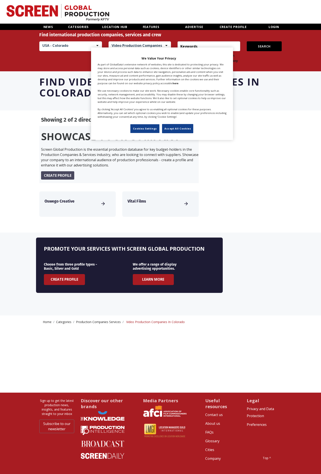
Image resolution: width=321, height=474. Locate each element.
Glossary (212, 441)
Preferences (257, 424)
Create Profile (64, 279)
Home (47, 322)
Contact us (214, 414)
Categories (63, 322)
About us (212, 423)
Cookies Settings (145, 128)
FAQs (209, 432)
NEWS (48, 27)
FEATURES (151, 27)
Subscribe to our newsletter (57, 426)
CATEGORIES (78, 27)
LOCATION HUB (114, 27)
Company (213, 458)
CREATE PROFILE (233, 27)
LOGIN (274, 27)
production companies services (98, 322)
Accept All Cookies (177, 128)
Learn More (153, 279)
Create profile (57, 175)
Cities (209, 449)
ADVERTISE (194, 27)
